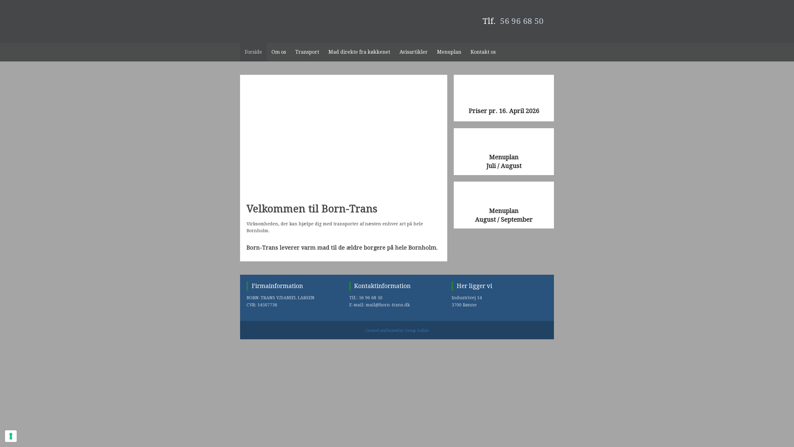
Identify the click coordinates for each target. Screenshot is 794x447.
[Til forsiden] (290, 21)
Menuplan (449, 52)
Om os (278, 52)
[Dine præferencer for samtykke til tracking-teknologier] (11, 436)
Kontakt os (483, 52)
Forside (253, 52)
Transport (307, 52)
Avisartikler (413, 52)
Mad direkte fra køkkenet (359, 52)
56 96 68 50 (522, 21)
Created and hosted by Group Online (397, 330)
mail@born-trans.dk (388, 304)
